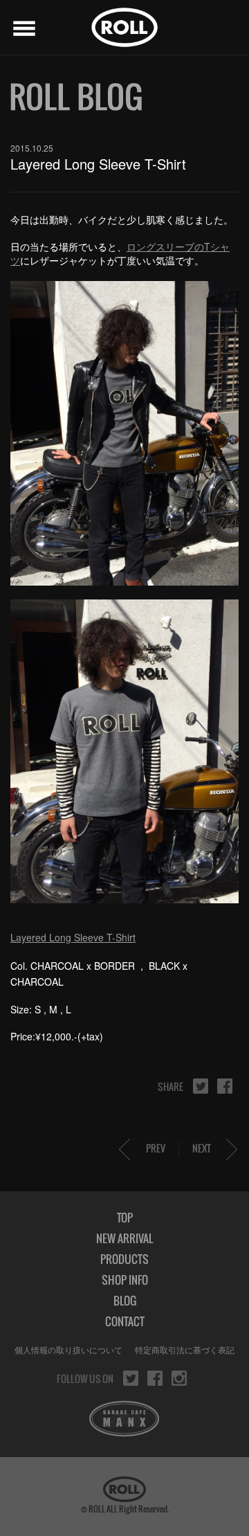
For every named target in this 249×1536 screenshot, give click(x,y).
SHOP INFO (125, 1280)
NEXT (201, 1148)
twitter (200, 1086)
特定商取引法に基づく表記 (184, 1349)
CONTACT (125, 1321)
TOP (125, 1217)
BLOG (124, 1300)
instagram (179, 1378)
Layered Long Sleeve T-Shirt (73, 937)
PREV (155, 1148)
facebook (224, 1086)
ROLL (124, 27)
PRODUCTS (124, 1259)
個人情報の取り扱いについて (68, 1349)
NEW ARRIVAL (124, 1238)
